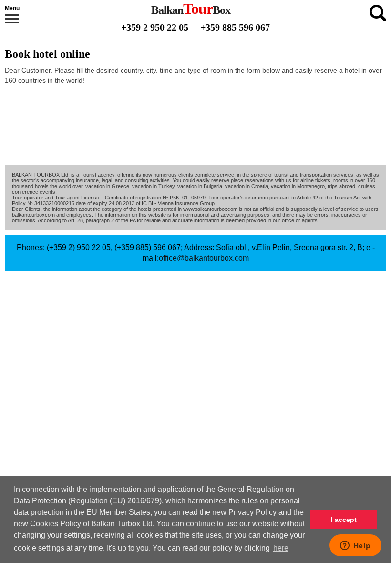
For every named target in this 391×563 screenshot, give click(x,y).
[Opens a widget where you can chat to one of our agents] (355, 546)
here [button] (280, 548)
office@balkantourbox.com (204, 258)
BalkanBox (190, 10)
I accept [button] (344, 519)
